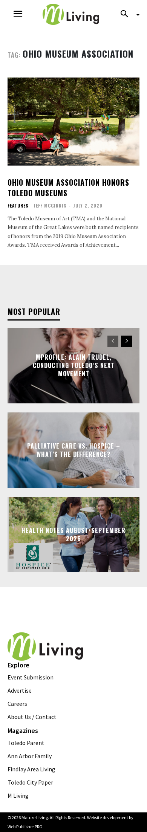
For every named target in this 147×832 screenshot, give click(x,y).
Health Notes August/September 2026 (73, 534)
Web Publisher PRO (25, 826)
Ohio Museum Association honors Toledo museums (68, 187)
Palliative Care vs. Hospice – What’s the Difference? (73, 449)
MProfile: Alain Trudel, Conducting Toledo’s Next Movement (74, 366)
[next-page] (126, 341)
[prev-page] (112, 341)
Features (18, 205)
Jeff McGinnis (50, 205)
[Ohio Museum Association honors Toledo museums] (73, 121)
